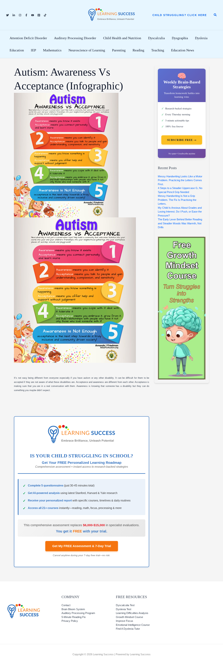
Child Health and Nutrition (122, 38)
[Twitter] (7, 15)
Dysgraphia (180, 38)
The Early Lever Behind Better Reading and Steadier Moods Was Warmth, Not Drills (180, 223)
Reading (138, 50)
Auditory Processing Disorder (75, 38)
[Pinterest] (38, 15)
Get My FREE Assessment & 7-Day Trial (81, 546)
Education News (182, 50)
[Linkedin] (13, 15)
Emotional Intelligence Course (133, 624)
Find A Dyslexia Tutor (128, 628)
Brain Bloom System (73, 609)
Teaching (157, 50)
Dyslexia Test (123, 609)
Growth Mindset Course (129, 617)
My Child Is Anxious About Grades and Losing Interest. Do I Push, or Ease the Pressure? (180, 211)
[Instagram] (20, 15)
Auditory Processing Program (78, 613)
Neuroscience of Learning (86, 50)
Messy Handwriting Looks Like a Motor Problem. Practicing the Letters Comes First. (180, 180)
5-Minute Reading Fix (73, 617)
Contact (65, 605)
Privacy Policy (69, 620)
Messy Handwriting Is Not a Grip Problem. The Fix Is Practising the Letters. (177, 199)
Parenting (119, 50)
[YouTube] (32, 15)
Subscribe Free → (182, 140)
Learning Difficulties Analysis (132, 613)
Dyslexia (201, 38)
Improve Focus (124, 620)
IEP (33, 50)
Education (17, 50)
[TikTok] (45, 15)
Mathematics (52, 50)
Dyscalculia (156, 38)
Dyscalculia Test (125, 605)
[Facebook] (26, 15)
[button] (179, 15)
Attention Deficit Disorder (28, 38)
